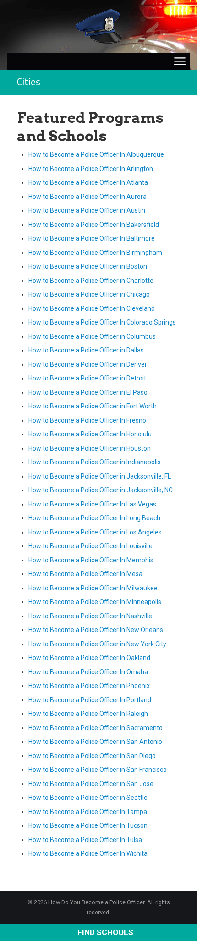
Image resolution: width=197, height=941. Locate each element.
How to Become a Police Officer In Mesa (85, 574)
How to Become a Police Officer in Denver (87, 364)
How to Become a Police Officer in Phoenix (89, 685)
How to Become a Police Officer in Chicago (89, 294)
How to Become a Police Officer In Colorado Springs (102, 322)
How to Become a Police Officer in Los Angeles (95, 532)
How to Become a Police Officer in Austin (86, 210)
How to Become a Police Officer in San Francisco (97, 769)
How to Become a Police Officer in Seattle (88, 797)
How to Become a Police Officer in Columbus (92, 336)
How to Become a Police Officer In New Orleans (95, 629)
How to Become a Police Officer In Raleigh (88, 713)
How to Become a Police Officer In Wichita (88, 853)
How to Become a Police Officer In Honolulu (90, 434)
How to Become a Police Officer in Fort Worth (92, 406)
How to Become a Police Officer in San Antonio (95, 741)
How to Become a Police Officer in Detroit (87, 378)
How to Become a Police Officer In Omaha (88, 672)
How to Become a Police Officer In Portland (89, 700)
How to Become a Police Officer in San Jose (90, 783)
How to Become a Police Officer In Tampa (87, 811)
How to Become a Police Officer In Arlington (90, 168)
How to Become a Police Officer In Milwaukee (93, 588)
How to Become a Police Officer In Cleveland (91, 308)
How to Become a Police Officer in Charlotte (90, 280)
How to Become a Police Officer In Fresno (87, 420)
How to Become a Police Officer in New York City (97, 644)
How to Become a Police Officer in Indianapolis (94, 462)
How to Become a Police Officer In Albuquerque (96, 154)
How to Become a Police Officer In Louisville (90, 546)
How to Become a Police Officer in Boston (87, 266)
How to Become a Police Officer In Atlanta (88, 182)
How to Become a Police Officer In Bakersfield (93, 224)
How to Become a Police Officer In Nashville (90, 616)
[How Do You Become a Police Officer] (98, 25)
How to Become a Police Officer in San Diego (92, 755)
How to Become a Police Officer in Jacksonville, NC (100, 490)
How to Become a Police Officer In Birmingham (95, 252)
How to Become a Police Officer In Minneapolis (94, 601)
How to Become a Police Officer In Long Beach (94, 518)
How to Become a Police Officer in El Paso (88, 392)
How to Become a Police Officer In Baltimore (91, 238)
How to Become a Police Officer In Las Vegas (92, 504)
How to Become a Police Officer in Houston (89, 448)
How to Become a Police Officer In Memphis (90, 560)
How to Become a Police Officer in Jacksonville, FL (99, 476)
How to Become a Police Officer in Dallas (86, 350)
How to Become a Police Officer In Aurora (87, 196)
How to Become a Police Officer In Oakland (89, 657)
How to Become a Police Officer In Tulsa (85, 839)
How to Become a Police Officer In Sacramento (95, 728)
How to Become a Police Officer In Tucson (88, 825)
